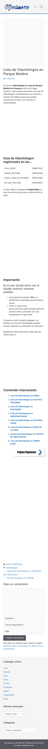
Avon (5, 668)
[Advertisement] (24, 42)
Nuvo (5, 699)
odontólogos (12, 568)
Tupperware (8, 695)
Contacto (17, 745)
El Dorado (7, 687)
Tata (5, 676)
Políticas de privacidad (34, 743)
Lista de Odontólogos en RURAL (25, 396)
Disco (5, 679)
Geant (6, 691)
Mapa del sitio (28, 745)
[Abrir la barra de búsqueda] (35, 6)
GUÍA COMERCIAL (14, 564)
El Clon (6, 683)
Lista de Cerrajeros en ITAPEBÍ (20, 578)
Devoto (6, 672)
